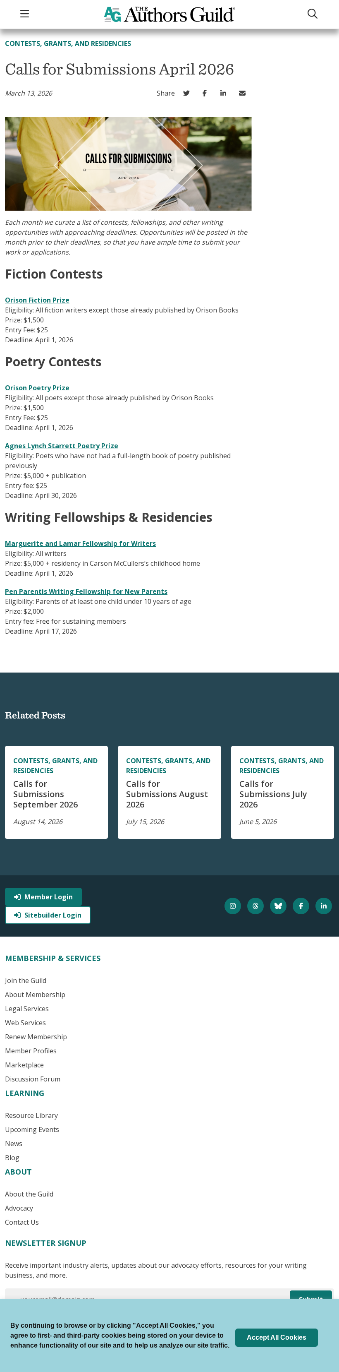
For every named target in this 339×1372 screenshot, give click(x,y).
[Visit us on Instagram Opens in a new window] (233, 906)
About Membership (35, 994)
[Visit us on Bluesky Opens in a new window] (279, 906)
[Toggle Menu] (25, 14)
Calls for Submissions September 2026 (45, 794)
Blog (12, 1157)
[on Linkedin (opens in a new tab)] (225, 93)
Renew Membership (36, 1036)
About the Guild (29, 1194)
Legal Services (27, 1008)
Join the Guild (25, 980)
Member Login (48, 896)
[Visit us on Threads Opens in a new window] (256, 906)
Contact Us (22, 1222)
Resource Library (31, 1115)
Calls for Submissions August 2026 (167, 794)
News (13, 1143)
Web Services (25, 1022)
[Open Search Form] (313, 14)
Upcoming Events (32, 1129)
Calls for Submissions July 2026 (273, 794)
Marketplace (24, 1064)
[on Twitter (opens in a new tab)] (188, 93)
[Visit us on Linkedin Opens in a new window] (324, 906)
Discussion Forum (32, 1079)
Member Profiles (31, 1050)
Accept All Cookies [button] (276, 1337)
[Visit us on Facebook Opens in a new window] (302, 906)
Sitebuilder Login (52, 915)
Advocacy (19, 1208)
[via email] (244, 93)
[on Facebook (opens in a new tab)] (207, 93)
